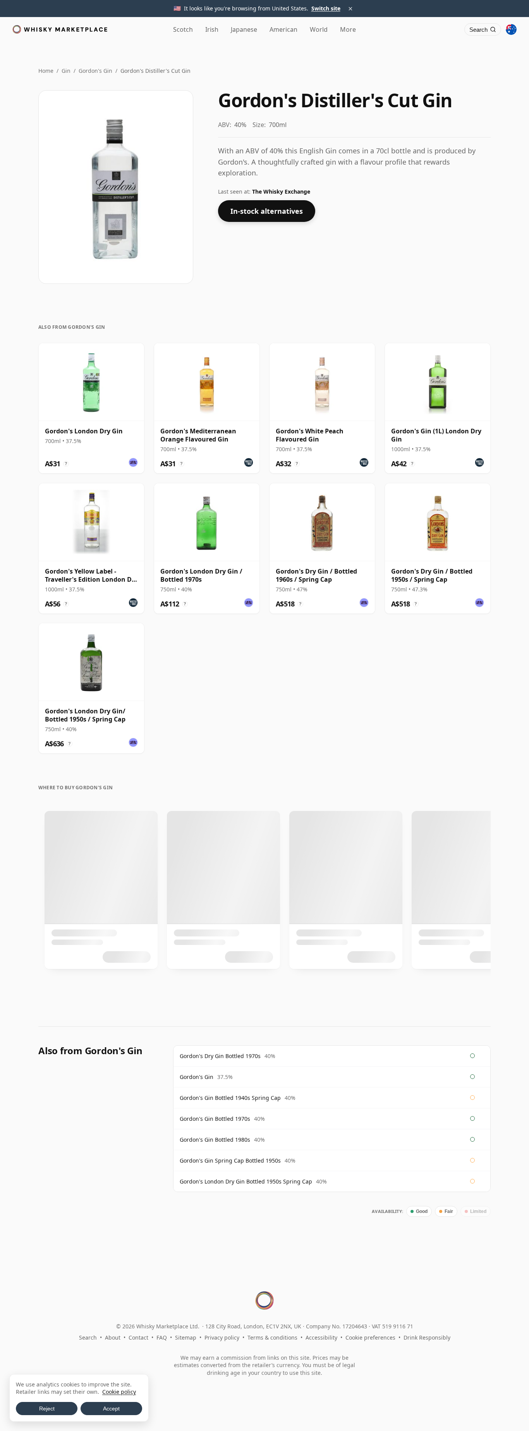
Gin (66, 70)
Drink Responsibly (427, 1337)
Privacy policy (221, 1337)
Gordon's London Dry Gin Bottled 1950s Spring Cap (246, 1181)
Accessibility (321, 1337)
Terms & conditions (272, 1337)
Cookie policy (119, 1391)
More (348, 29)
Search (88, 1337)
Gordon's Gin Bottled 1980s (215, 1139)
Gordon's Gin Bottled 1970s (215, 1118)
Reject (47, 1408)
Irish (211, 29)
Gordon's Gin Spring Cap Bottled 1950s (230, 1160)
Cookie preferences (370, 1337)
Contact (138, 1337)
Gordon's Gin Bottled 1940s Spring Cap (230, 1097)
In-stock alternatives (266, 211)
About (112, 1337)
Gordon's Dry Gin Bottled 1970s (220, 1056)
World (319, 29)
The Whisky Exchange (281, 191)
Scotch (183, 29)
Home (45, 70)
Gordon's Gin (95, 70)
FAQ (161, 1337)
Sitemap (185, 1337)
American (283, 29)
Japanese (244, 29)
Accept (111, 1408)
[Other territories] (511, 29)
